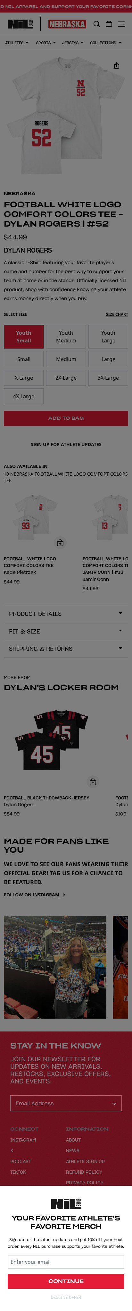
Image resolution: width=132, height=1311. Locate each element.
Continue (66, 1281)
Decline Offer (66, 1297)
